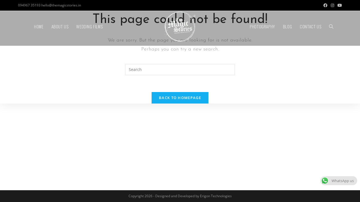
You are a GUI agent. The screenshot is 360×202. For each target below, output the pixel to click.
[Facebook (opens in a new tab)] (325, 5)
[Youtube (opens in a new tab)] (339, 5)
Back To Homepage (180, 97)
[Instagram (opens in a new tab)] (332, 5)
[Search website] (331, 26)
